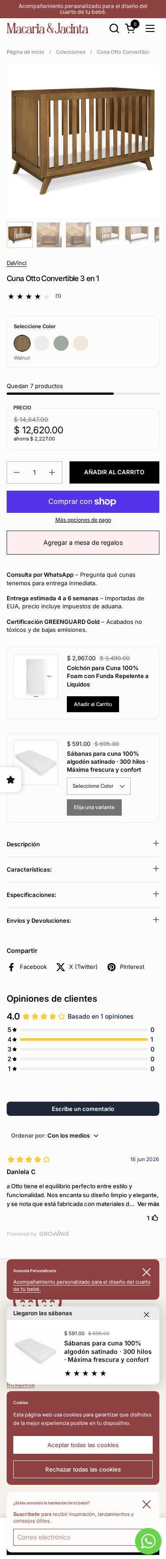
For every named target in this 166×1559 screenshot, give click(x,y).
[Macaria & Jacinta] (48, 28)
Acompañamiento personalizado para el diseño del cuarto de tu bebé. (83, 9)
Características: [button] (29, 869)
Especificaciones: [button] (31, 894)
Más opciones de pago (83, 519)
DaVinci (17, 262)
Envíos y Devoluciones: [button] (39, 920)
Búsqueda (21, 1384)
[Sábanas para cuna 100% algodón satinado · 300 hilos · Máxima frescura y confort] (35, 1351)
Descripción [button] (23, 844)
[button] (114, 28)
